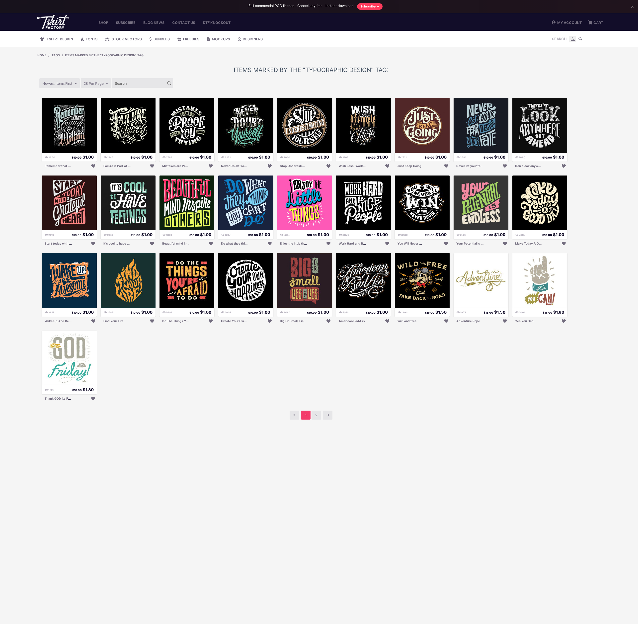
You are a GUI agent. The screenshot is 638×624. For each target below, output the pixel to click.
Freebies (190, 39)
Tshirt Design (59, 39)
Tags (56, 55)
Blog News (153, 22)
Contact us (183, 22)
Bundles (161, 39)
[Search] (580, 38)
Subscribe (126, 22)
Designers (252, 39)
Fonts (91, 39)
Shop (103, 22)
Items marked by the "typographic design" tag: (104, 55)
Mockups (220, 39)
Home (41, 55)
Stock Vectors (126, 39)
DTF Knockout (217, 22)
